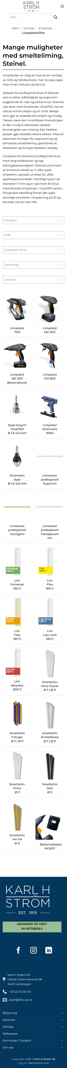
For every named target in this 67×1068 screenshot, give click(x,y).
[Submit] (55, 17)
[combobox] (30, 220)
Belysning (10, 1013)
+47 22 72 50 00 (20, 991)
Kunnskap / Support (17, 1040)
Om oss (8, 1047)
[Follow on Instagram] (34, 950)
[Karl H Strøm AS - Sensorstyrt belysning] (31, 6)
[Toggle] (62, 1013)
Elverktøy (45, 28)
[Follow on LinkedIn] (49, 950)
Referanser (10, 1033)
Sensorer (9, 1020)
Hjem (15, 28)
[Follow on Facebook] (18, 950)
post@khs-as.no (20, 1000)
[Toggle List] (61, 220)
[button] (62, 6)
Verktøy (28, 28)
